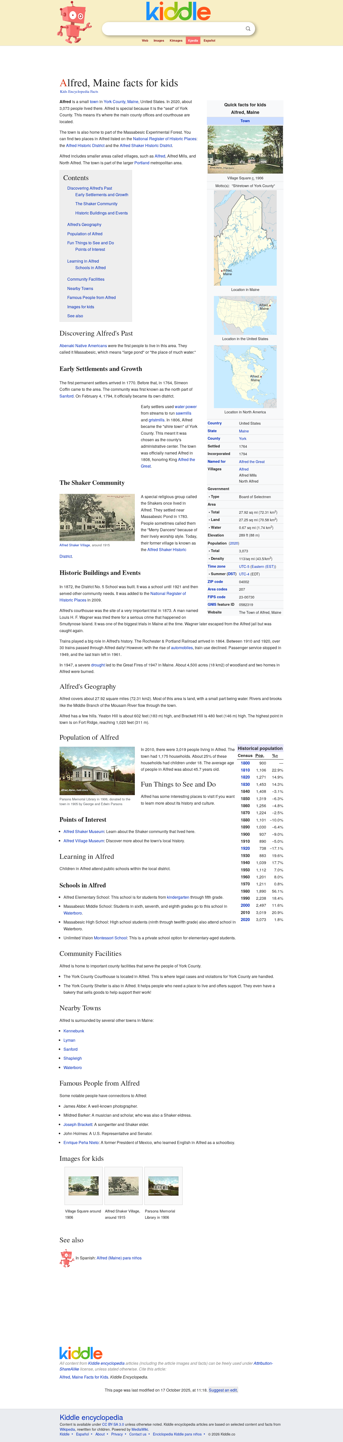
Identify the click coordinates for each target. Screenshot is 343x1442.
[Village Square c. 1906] (245, 148)
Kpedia (193, 40)
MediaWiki (140, 1429)
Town (245, 120)
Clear (238, 29)
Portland (141, 163)
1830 (245, 784)
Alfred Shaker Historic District (146, 145)
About (100, 1433)
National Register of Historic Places (164, 138)
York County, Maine (121, 101)
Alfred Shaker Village (75, 545)
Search (248, 28)
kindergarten (178, 897)
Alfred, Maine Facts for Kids (84, 1377)
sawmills (183, 413)
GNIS (212, 604)
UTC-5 (244, 566)
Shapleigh (73, 1058)
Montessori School (110, 938)
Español (209, 40)
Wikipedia (67, 1429)
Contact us (137, 1433)
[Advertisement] (171, 60)
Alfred (244, 469)
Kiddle (65, 1433)
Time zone (216, 566)
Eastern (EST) (263, 566)
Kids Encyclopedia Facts (79, 91)
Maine (244, 430)
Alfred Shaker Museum (84, 831)
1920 (245, 848)
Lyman (69, 1040)
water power (186, 406)
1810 (245, 770)
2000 (245, 905)
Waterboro (73, 913)
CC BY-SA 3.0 (113, 1424)
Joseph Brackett (78, 1124)
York (242, 438)
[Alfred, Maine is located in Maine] (245, 237)
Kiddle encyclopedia (106, 1363)
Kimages (176, 40)
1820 (245, 777)
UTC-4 (244, 573)
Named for (217, 461)
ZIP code (215, 581)
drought (98, 665)
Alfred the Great (252, 461)
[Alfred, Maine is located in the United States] (245, 315)
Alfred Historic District (85, 145)
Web (145, 40)
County (214, 438)
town (94, 101)
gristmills (156, 420)
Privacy (117, 1433)
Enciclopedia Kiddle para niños (177, 1433)
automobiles (182, 647)
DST (231, 573)
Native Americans (91, 345)
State (212, 430)
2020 (234, 543)
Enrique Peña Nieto (81, 1142)
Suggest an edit (223, 1390)
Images (159, 40)
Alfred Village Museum (84, 841)
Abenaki (67, 345)
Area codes (217, 588)
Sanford (67, 396)
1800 (245, 763)
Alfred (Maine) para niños (119, 1258)
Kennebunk (74, 1031)
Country (215, 422)
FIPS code (216, 596)
